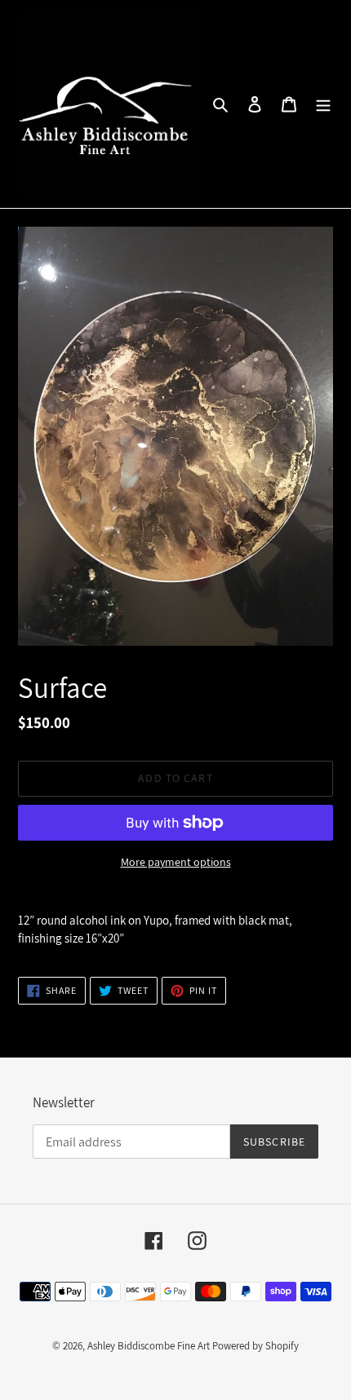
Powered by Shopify (255, 1346)
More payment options (176, 862)
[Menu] (323, 103)
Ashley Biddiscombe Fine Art (148, 1346)
